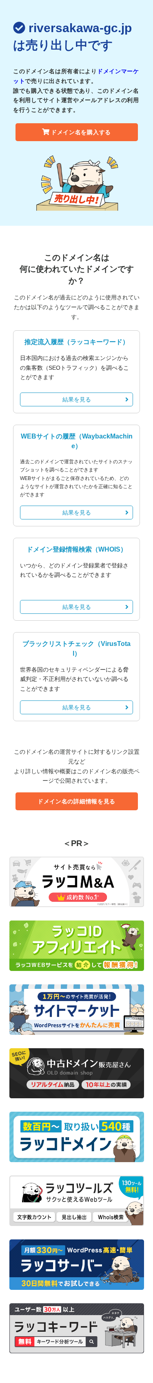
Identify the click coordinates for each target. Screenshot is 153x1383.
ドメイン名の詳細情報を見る (76, 801)
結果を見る (76, 399)
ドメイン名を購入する (81, 132)
